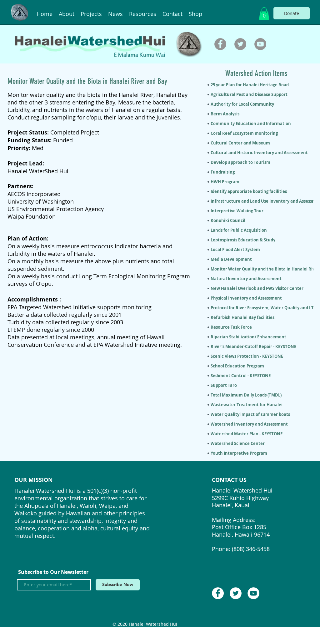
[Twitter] (240, 44)
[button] (264, 13)
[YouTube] (260, 44)
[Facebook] (220, 44)
